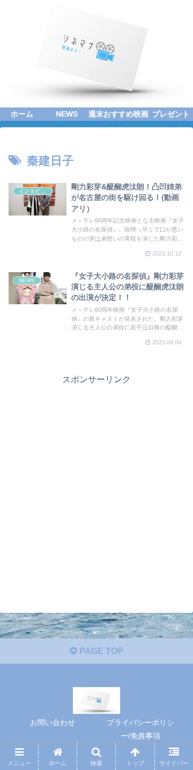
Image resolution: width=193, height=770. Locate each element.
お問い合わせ (52, 722)
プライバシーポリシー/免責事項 (140, 729)
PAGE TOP (100, 651)
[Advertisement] (96, 484)
